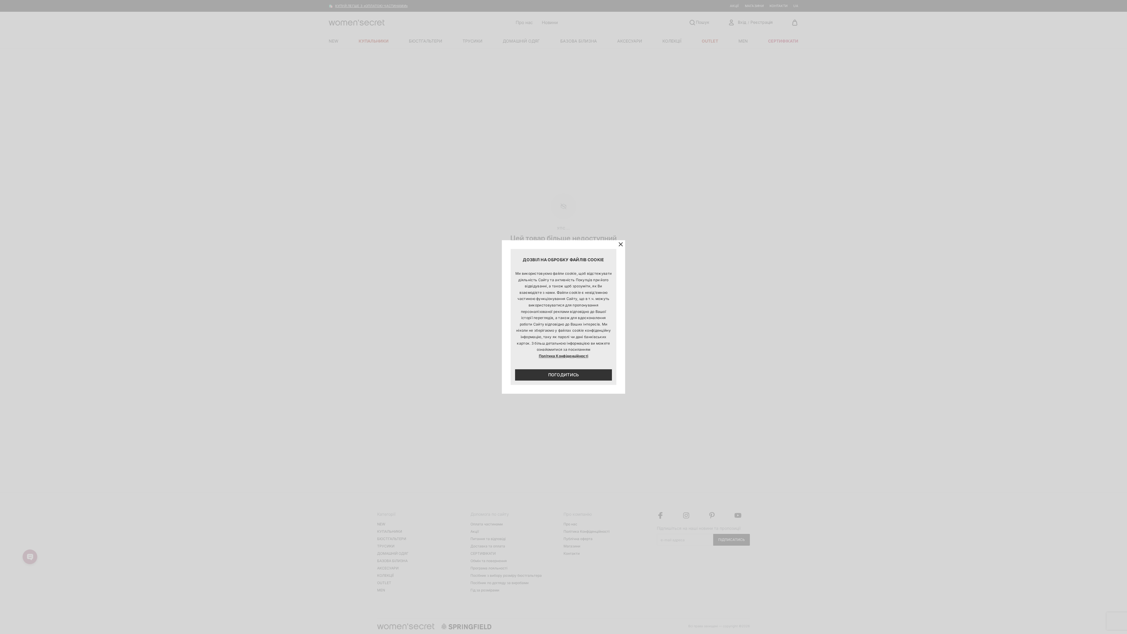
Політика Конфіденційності (563, 356)
